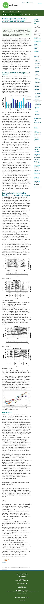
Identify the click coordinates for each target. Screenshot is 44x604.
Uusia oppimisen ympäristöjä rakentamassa (38, 67)
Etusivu (4, 11)
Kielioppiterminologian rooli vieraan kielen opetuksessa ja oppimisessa (38, 96)
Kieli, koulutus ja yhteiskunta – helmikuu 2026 (37, 166)
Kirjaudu (40, 3)
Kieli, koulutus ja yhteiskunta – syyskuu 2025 (37, 183)
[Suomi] (10, 5)
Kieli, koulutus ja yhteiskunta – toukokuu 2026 (37, 156)
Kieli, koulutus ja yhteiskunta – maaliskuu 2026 (37, 161)
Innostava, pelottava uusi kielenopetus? (37, 62)
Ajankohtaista (21, 11)
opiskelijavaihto (18, 567)
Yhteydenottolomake (22, 576)
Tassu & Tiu (24, 14)
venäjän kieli (27, 567)
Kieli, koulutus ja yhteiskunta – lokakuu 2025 (37, 177)
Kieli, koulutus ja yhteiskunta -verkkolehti (12, 14)
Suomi (23, 2)
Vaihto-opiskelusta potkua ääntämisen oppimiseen (37, 88)
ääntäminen (4, 569)
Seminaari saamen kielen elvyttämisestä (37, 113)
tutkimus (23, 567)
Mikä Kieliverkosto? (12, 11)
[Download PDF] (4, 562)
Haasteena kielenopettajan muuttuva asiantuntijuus (37, 73)
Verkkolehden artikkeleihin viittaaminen (36, 139)
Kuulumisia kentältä (33, 14)
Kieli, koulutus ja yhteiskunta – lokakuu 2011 (37, 56)
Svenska (31, 2)
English (27, 2)
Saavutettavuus (22, 600)
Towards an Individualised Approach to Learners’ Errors (37, 80)
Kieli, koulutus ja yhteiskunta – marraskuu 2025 (37, 172)
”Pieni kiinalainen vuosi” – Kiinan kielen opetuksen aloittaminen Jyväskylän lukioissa (38, 105)
